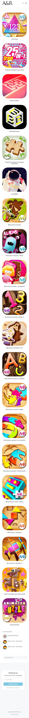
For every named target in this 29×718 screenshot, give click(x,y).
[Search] (23, 3)
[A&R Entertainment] (7, 3)
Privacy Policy (14, 714)
